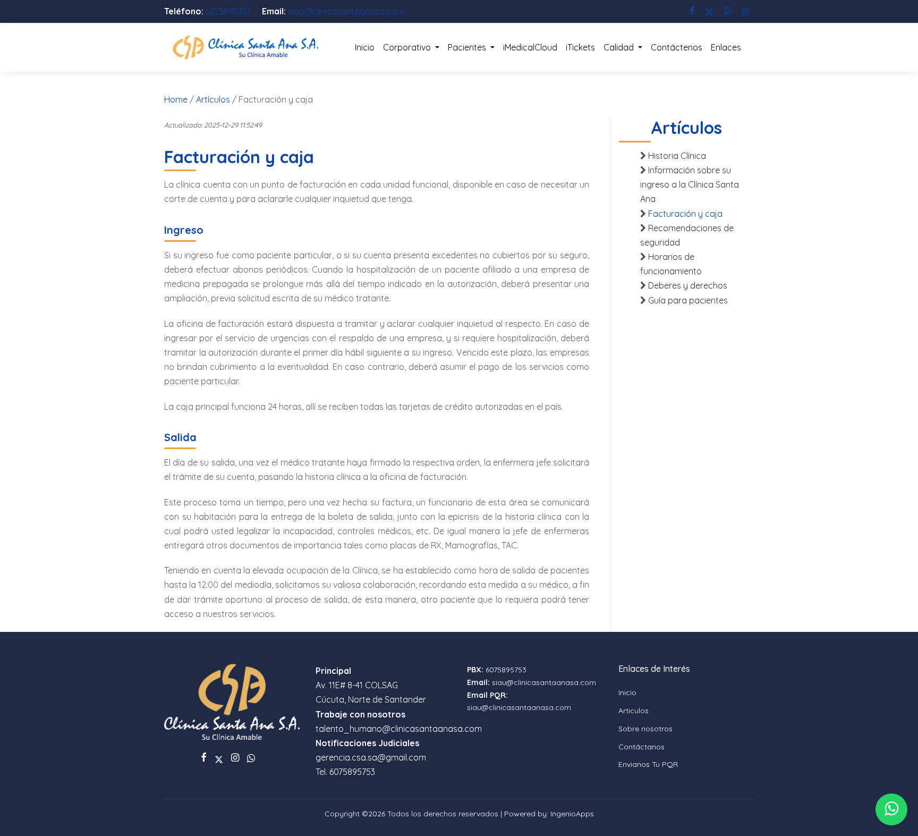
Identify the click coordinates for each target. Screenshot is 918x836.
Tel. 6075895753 (345, 771)
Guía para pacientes (688, 300)
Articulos (633, 710)
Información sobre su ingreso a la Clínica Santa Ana (689, 184)
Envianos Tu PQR (648, 764)
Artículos (213, 99)
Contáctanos (641, 746)
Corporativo (408, 47)
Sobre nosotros (645, 728)
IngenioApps (572, 813)
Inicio (365, 47)
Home (176, 99)
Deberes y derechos (687, 285)
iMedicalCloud (530, 47)
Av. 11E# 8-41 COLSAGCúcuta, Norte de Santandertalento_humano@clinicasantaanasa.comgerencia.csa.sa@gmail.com (399, 714)
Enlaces (726, 47)
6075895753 (229, 11)
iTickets (580, 47)
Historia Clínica (677, 155)
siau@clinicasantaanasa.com (346, 11)
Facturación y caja (685, 213)
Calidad (620, 47)
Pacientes (468, 47)
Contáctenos (676, 47)
